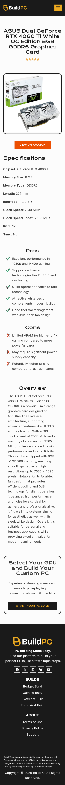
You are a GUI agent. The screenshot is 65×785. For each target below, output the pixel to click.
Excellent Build (33, 699)
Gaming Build (32, 693)
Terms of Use (33, 722)
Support (32, 734)
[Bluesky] (41, 669)
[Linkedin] (33, 669)
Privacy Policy (32, 728)
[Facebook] (17, 669)
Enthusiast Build (32, 705)
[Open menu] (58, 8)
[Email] (49, 669)
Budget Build (32, 686)
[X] (25, 669)
